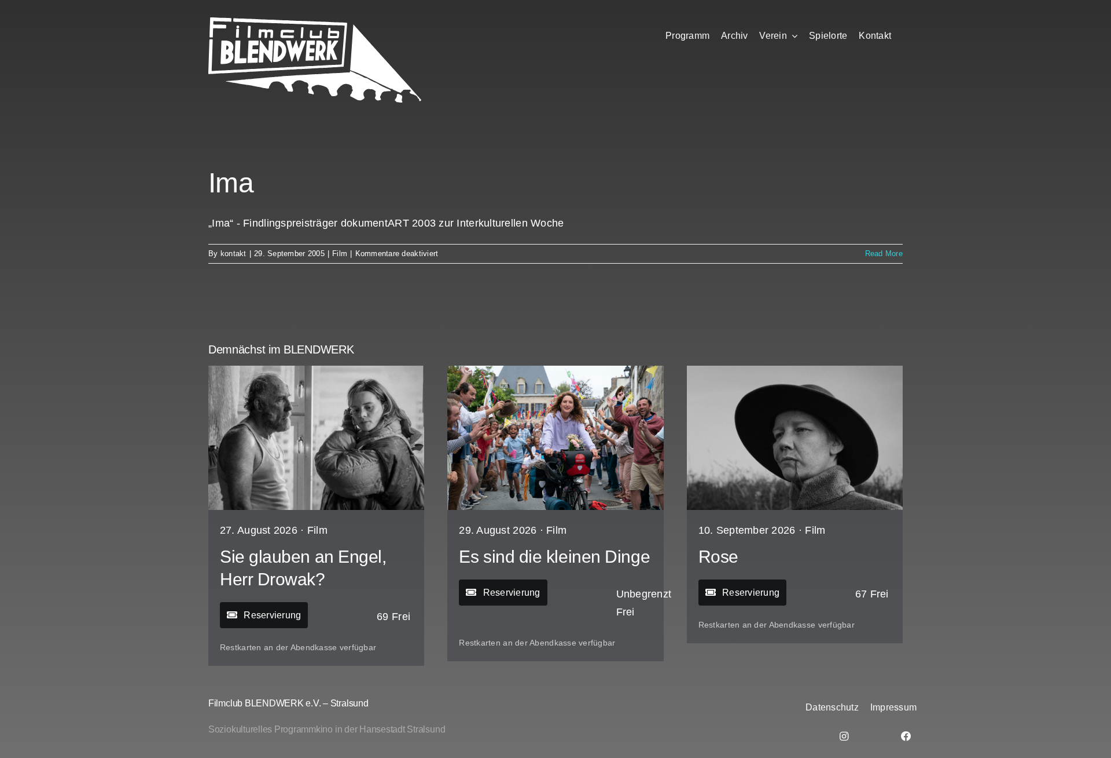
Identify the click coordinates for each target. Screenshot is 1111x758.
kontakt (233, 253)
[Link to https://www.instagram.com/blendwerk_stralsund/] (844, 736)
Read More (884, 253)
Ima (230, 182)
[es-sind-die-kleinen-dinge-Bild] (555, 371)
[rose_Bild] (795, 371)
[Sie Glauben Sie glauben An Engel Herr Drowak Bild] (316, 371)
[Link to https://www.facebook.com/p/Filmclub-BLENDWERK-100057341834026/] (906, 736)
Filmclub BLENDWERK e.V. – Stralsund (288, 703)
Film (339, 253)
